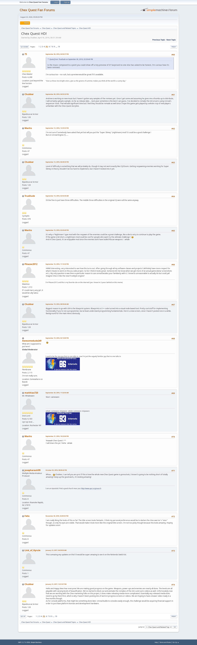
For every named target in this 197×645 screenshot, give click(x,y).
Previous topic (158, 40)
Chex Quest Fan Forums (37, 10)
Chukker (29, 94)
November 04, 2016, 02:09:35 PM (57, 516)
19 (59, 46)
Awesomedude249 (31, 340)
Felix (27, 515)
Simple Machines (36, 642)
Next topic (171, 40)
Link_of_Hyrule (32, 550)
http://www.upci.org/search (91, 488)
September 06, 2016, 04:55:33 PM (57, 94)
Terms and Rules (165, 642)
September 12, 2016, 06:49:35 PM (57, 162)
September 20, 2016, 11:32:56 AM (57, 393)
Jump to (141, 627)
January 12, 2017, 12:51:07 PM (56, 584)
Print (174, 47)
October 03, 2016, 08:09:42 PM (56, 470)
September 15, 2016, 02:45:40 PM (57, 230)
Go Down (24, 47)
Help (156, 642)
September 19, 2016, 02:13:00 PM (57, 338)
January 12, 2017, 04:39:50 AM (56, 550)
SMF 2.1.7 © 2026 (24, 642)
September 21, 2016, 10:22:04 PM (57, 436)
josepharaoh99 (32, 470)
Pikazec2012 (31, 264)
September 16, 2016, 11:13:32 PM (57, 264)
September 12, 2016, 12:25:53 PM (57, 128)
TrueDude (30, 195)
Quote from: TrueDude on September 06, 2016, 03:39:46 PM (71, 59)
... (57, 46)
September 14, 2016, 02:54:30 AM (57, 196)
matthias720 (31, 392)
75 (26, 54)
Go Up (23, 616)
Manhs (28, 128)
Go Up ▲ (176, 642)
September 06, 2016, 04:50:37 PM (57, 54)
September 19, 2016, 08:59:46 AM (57, 304)
